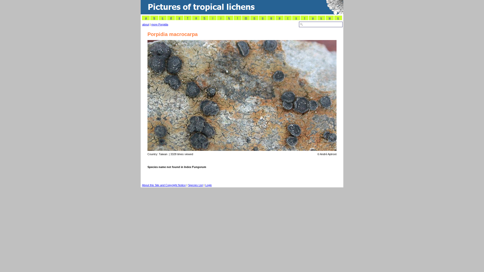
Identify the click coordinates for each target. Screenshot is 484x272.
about (145, 24)
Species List (195, 185)
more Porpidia (159, 24)
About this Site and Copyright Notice (164, 185)
